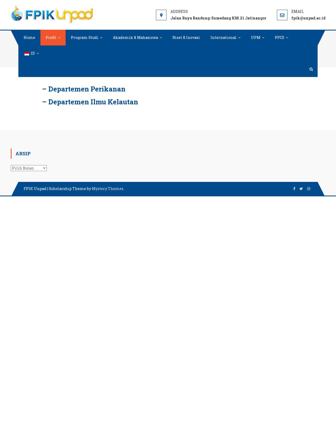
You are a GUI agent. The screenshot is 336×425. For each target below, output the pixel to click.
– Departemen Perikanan (83, 88)
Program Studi (84, 37)
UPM (255, 37)
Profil (51, 37)
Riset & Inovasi (186, 37)
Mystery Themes (107, 188)
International (224, 37)
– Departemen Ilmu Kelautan (90, 101)
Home (29, 37)
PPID (279, 37)
